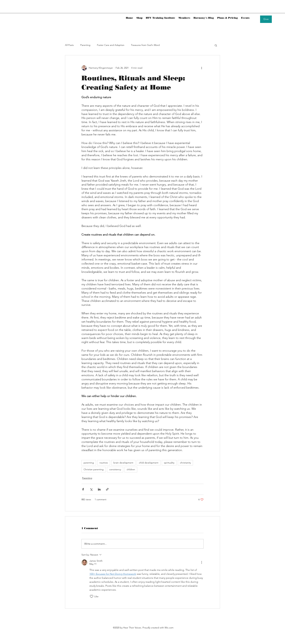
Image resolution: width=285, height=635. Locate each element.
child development (148, 462)
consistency (115, 469)
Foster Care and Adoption (110, 45)
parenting (89, 462)
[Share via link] (107, 489)
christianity (185, 462)
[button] (215, 45)
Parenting (85, 45)
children (131, 469)
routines (103, 462)
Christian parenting (94, 469)
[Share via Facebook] (83, 489)
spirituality (169, 462)
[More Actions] (202, 562)
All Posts (69, 45)
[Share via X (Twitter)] (91, 489)
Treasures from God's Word (145, 45)
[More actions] (202, 68)
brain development (123, 462)
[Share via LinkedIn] (99, 489)
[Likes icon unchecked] (91, 596)
